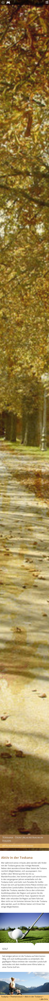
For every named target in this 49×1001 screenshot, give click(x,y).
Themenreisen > (17, 996)
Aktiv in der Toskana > (34, 996)
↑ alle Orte (43, 999)
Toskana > (5, 996)
